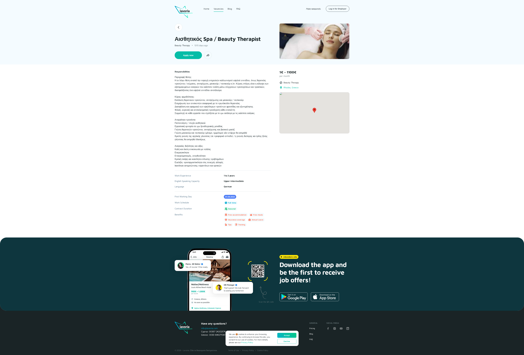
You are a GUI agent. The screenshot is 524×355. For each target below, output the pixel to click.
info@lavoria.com (209, 328)
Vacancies (218, 9)
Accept (287, 335)
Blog (230, 9)
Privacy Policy (248, 350)
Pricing (312, 328)
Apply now (188, 55)
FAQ (238, 9)
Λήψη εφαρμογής (313, 9)
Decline (287, 341)
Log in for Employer (337, 9)
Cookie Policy (262, 350)
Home (206, 9)
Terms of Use (233, 350)
